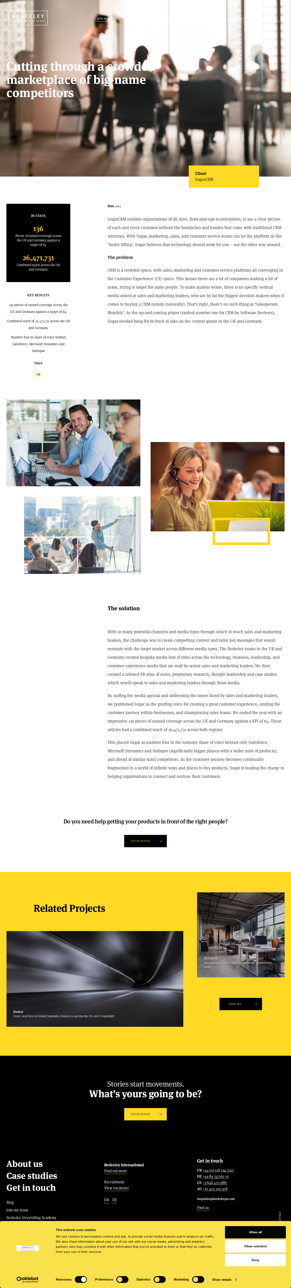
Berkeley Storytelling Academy (238, 18)
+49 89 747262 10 (216, 1176)
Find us (203, 1207)
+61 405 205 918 (215, 1189)
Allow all (255, 1232)
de (114, 1199)
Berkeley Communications (28, 18)
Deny (255, 1260)
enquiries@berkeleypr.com (216, 1199)
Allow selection (255, 1246)
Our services (106, 18)
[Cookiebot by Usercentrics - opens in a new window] (27, 1280)
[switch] (122, 1279)
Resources (165, 18)
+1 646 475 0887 (215, 1183)
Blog (10, 1202)
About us (24, 1164)
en (106, 1199)
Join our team (17, 1210)
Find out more (115, 1170)
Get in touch (193, 18)
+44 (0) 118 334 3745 (218, 1170)
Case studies (137, 18)
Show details (222, 1279)
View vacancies (116, 1187)
